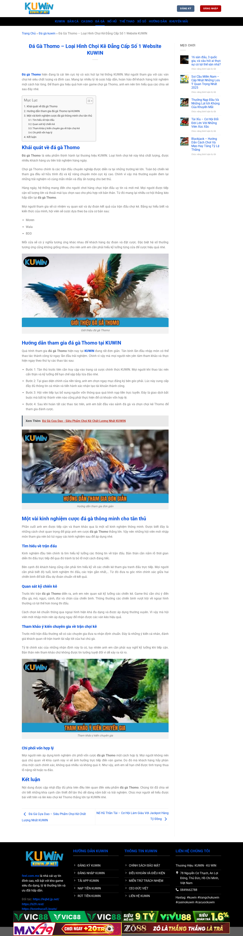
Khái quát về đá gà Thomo (42, 106)
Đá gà (100, 21)
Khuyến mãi (178, 21)
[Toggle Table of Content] (88, 101)
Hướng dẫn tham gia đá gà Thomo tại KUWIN (53, 111)
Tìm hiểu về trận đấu (43, 120)
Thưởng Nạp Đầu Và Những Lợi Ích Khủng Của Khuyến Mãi (205, 103)
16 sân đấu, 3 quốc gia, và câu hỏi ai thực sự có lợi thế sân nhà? (206, 60)
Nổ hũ (112, 21)
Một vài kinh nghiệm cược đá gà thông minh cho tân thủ (59, 115)
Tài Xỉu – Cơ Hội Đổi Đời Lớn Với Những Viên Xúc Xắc (205, 122)
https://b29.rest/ (33, 904)
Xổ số (141, 21)
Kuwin (60, 21)
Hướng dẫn (158, 21)
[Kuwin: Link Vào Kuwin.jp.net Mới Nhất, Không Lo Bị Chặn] (41, 8)
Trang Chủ (29, 33)
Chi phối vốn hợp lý (42, 132)
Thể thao (127, 21)
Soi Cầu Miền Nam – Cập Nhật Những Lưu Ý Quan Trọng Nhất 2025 (205, 82)
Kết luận (31, 137)
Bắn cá (73, 21)
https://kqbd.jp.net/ (46, 899)
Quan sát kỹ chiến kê (43, 124)
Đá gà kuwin (47, 33)
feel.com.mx (30, 876)
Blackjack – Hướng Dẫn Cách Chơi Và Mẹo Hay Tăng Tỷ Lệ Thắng (205, 144)
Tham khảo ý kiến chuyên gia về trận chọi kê (56, 128)
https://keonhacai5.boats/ (39, 909)
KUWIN (89, 351)
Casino (87, 21)
